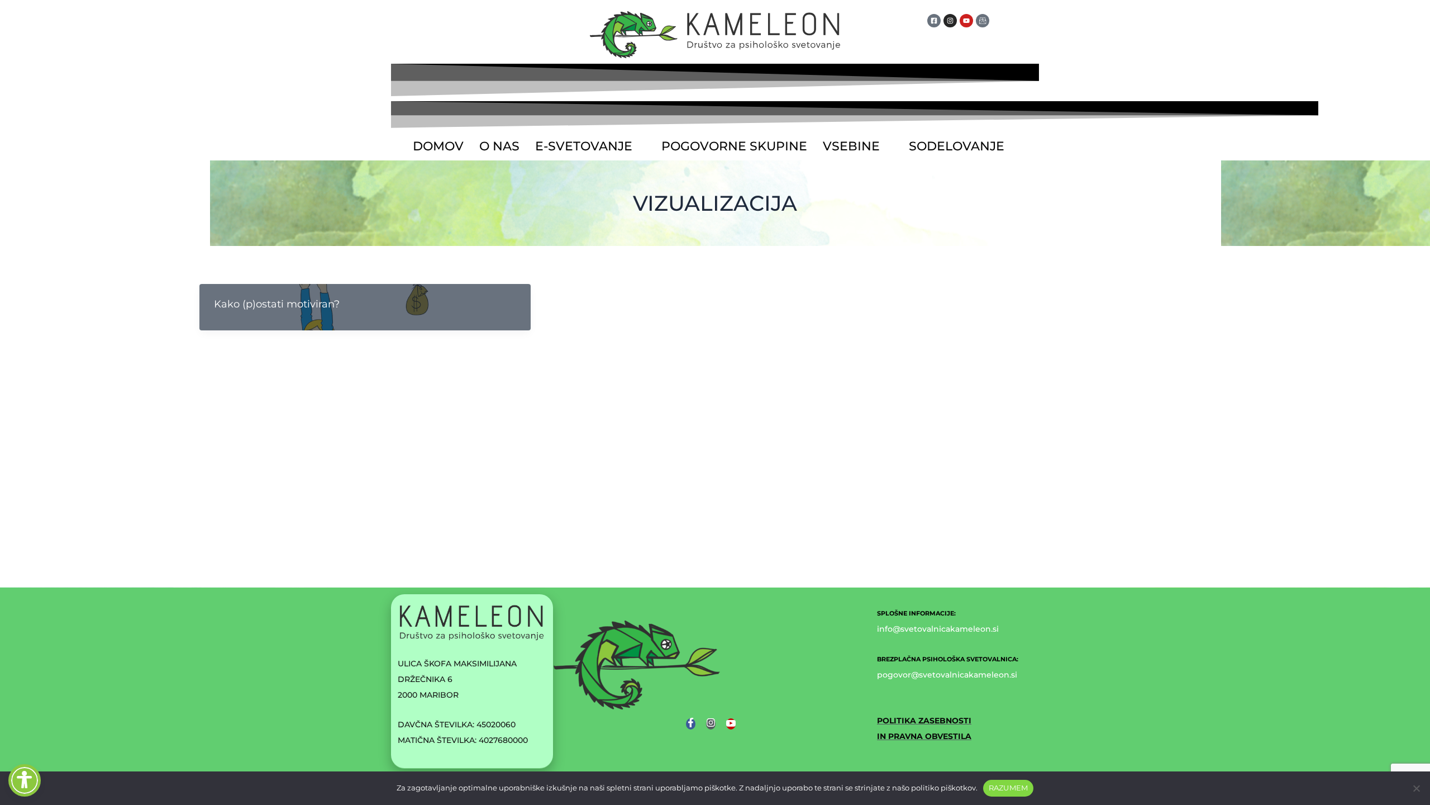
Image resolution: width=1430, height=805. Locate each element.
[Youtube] (731, 724)
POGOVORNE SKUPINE (734, 146)
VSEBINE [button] (851, 146)
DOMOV (438, 146)
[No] (1416, 788)
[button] (590, 146)
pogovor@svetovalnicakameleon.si (947, 675)
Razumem (1008, 787)
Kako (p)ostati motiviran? (277, 304)
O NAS (499, 146)
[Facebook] (690, 724)
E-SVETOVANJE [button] (583, 146)
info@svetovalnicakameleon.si (938, 629)
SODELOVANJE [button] (956, 146)
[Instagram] (711, 724)
